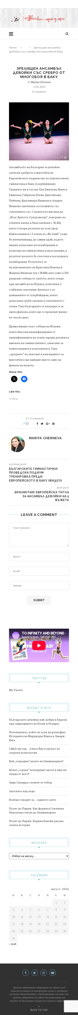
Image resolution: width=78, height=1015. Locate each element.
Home (13, 47)
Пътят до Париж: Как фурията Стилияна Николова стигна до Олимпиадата (36, 810)
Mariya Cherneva (41, 82)
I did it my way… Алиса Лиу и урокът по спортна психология (34, 750)
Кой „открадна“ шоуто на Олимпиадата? (36, 761)
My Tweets (16, 690)
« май (12, 944)
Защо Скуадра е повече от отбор (30, 782)
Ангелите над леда (22, 791)
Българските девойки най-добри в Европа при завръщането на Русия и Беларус (38, 721)
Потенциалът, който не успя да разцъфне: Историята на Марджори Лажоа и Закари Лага (37, 736)
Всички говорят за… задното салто (32, 800)
